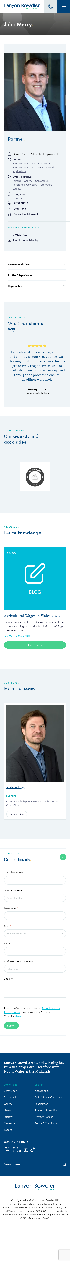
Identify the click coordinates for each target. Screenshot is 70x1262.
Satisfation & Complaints (49, 1097)
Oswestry (31, 184)
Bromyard (46, 184)
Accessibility (42, 1090)
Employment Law (23, 167)
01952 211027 (20, 234)
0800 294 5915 (16, 1141)
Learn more (35, 645)
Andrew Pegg (15, 787)
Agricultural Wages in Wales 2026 (32, 615)
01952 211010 (20, 203)
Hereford (17, 184)
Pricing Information (46, 1110)
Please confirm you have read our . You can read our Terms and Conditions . (32, 1012)
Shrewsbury (42, 180)
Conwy (28, 180)
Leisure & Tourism (47, 167)
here (18, 1016)
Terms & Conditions (46, 1123)
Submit (11, 1025)
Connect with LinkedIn (26, 214)
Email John (19, 208)
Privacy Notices (44, 1116)
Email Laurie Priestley (26, 240)
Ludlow (16, 188)
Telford (16, 180)
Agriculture (19, 171)
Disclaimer (41, 1103)
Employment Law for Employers (31, 163)
